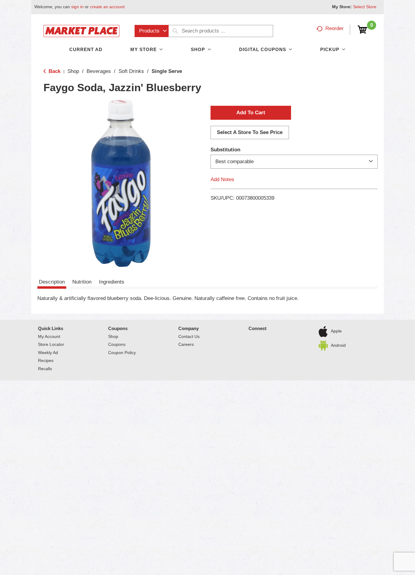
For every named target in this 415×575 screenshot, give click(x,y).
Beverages (99, 71)
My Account (49, 336)
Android (338, 345)
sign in (77, 6)
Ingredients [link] (111, 282)
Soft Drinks (131, 71)
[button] (251, 113)
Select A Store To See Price (250, 132)
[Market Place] (81, 30)
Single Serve (167, 71)
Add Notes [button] (222, 179)
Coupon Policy (122, 352)
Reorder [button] (334, 28)
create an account (107, 6)
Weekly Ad (48, 352)
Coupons (118, 328)
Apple (336, 331)
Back (53, 71)
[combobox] (152, 31)
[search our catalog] (175, 31)
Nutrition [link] (81, 282)
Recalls (45, 368)
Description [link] (52, 282)
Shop (73, 71)
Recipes (45, 360)
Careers (186, 344)
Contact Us (189, 336)
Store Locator (51, 344)
